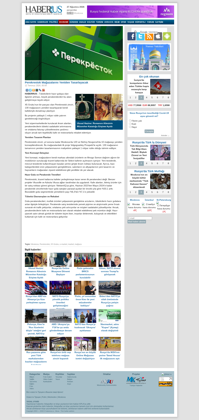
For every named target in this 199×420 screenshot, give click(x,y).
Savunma (33, 381)
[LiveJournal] (40, 90)
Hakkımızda (71, 377)
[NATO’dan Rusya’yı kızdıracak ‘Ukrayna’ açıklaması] (86, 310)
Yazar (58, 379)
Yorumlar (59, 377)
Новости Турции (33, 397)
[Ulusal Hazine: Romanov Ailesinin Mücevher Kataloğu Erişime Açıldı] (37, 254)
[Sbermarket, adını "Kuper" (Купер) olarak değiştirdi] (111, 310)
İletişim (69, 379)
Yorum (150, 22)
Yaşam (130, 22)
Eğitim (32, 384)
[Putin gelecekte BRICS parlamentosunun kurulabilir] (86, 254)
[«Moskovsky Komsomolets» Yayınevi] (106, 380)
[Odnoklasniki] (33, 90)
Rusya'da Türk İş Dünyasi (149, 142)
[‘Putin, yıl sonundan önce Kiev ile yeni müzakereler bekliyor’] (86, 282)
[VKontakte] (27, 90)
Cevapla (149, 131)
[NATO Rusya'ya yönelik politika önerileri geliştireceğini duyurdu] (61, 282)
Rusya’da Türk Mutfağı (149, 171)
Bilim (117, 22)
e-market (63, 244)
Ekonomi (63, 22)
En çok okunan (149, 76)
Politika (53, 22)
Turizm (99, 22)
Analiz (82, 22)
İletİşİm (159, 22)
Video (32, 388)
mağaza (78, 244)
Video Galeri (47, 379)
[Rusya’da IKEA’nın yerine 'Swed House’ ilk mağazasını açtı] (111, 338)
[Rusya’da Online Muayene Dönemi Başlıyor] (61, 254)
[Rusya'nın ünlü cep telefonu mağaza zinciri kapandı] (61, 338)
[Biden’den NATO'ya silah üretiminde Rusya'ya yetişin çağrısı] (111, 282)
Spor (123, 22)
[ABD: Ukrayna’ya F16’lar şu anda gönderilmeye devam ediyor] (61, 310)
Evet (134, 124)
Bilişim (32, 377)
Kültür (91, 22)
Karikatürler (47, 381)
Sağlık (32, 379)
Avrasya (108, 22)
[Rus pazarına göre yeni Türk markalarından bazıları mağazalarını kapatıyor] (37, 338)
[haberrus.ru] (44, 10)
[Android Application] (167, 36)
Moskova (35, 244)
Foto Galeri (47, 377)
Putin (44, 397)
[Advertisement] (74, 230)
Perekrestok (45, 244)
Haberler (42, 22)
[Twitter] (30, 90)
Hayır (134, 127)
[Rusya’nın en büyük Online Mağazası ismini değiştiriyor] (86, 338)
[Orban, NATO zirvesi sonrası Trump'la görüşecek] (111, 254)
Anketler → (165, 135)
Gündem (73, 22)
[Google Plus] (43, 90)
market (71, 244)
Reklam (70, 381)
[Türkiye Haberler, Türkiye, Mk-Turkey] (136, 380)
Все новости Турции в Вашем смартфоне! (44, 392)
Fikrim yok (137, 121)
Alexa (57, 411)
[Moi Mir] (37, 90)
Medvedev (52, 397)
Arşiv (69, 384)
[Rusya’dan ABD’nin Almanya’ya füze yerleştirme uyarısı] (37, 282)
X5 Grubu (55, 244)
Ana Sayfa (30, 22)
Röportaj (140, 22)
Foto (31, 386)
